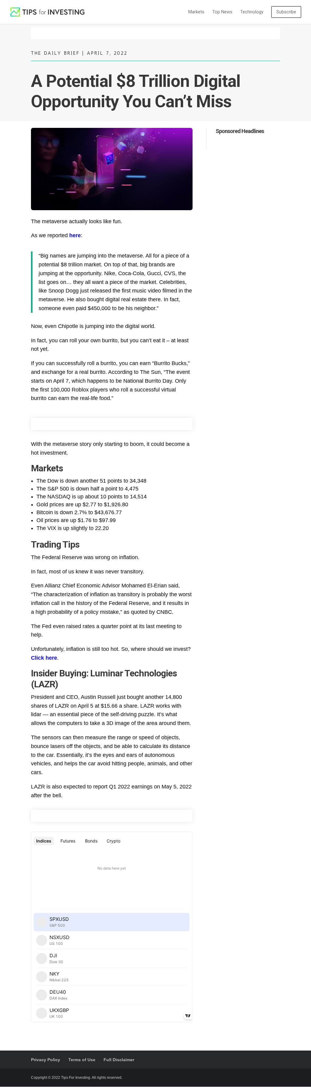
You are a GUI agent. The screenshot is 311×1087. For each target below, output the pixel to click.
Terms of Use (81, 1059)
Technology (251, 12)
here (75, 235)
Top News (222, 12)
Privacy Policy (45, 1059)
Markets (196, 12)
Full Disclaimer (119, 1059)
